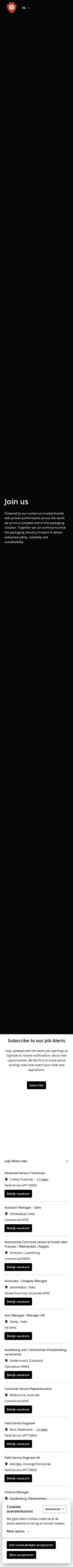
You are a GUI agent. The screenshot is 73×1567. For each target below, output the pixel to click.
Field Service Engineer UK (22, 1458)
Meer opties (16, 1531)
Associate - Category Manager (25, 1281)
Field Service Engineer (19, 1423)
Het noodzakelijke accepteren (31, 1545)
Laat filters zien (15, 1161)
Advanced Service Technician (24, 1173)
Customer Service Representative (27, 1389)
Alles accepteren (21, 1555)
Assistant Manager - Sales (22, 1207)
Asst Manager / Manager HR (24, 1315)
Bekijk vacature (18, 1194)
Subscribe (36, 1085)
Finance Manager (16, 1492)
